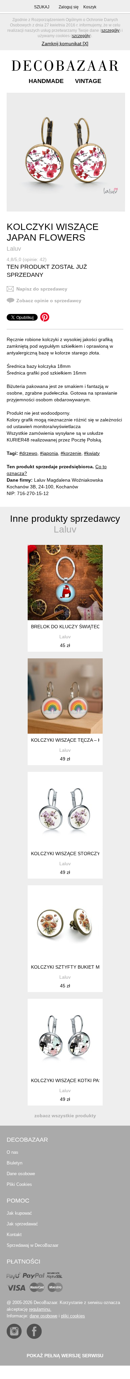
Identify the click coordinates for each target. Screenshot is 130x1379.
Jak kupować (19, 1213)
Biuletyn (14, 1162)
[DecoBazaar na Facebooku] (34, 1331)
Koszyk (89, 7)
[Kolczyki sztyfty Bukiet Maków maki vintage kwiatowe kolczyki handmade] (65, 923)
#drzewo (28, 453)
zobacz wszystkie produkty (65, 1115)
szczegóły (110, 30)
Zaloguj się (69, 7)
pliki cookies (73, 1315)
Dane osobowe (21, 1173)
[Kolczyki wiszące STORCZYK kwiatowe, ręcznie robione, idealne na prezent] (65, 809)
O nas (12, 1152)
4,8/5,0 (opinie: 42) (27, 259)
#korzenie (71, 453)
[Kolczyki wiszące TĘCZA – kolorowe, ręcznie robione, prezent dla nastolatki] (65, 696)
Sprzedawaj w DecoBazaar (32, 1245)
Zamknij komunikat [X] (65, 43)
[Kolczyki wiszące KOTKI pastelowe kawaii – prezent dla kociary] (65, 1036)
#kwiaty (92, 453)
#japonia (49, 453)
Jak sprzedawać (22, 1223)
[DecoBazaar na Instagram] (14, 1331)
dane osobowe (43, 1315)
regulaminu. (40, 1309)
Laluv (14, 248)
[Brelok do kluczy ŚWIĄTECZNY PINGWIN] (65, 582)
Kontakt (14, 1234)
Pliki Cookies (19, 1184)
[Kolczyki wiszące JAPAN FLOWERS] (66, 152)
